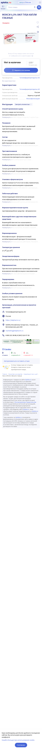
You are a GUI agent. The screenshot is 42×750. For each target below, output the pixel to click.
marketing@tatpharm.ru (14, 331)
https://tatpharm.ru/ (13, 320)
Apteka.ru (28, 380)
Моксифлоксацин (33, 98)
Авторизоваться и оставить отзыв (16, 361)
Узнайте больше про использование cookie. (18, 740)
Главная (4, 374)
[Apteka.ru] (6, 2)
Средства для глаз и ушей (31, 374)
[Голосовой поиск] (34, 7)
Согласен (21, 745)
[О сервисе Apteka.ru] (40, 2)
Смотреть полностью (22, 104)
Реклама (37, 340)
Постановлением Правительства (25, 402)
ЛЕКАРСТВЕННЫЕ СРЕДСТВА (15, 374)
